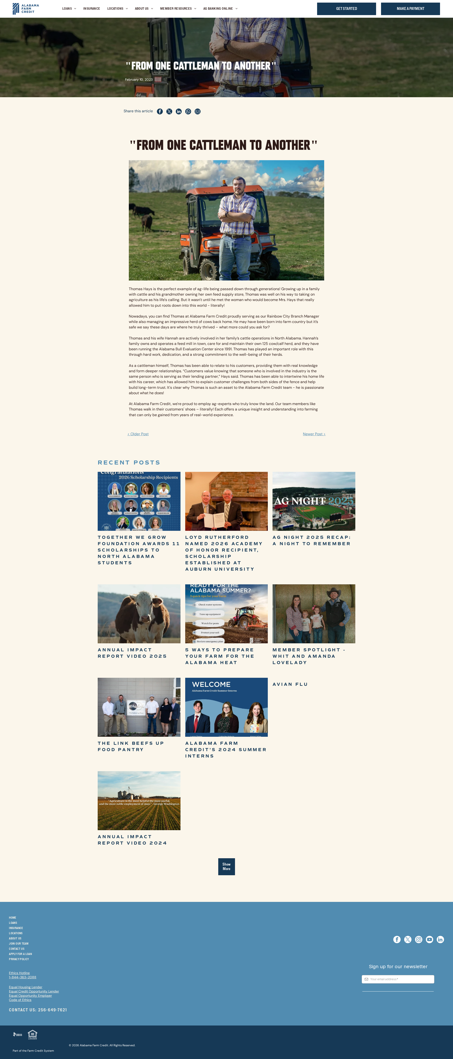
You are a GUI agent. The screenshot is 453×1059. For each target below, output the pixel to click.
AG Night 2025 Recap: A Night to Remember (312, 540)
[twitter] (407, 940)
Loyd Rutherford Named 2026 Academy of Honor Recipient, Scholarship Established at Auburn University (224, 553)
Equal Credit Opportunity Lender (34, 991)
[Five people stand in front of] (139, 707)
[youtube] (429, 940)
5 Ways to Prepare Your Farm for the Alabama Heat (220, 656)
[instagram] (418, 940)
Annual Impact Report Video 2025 (133, 653)
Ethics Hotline (19, 973)
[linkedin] (440, 940)
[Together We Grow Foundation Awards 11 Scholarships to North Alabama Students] (139, 501)
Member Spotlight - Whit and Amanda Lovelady (309, 656)
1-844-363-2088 (22, 977)
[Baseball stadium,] (314, 501)
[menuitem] (69, 9)
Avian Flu (290, 684)
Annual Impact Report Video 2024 (133, 840)
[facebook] (397, 940)
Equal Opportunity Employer (30, 995)
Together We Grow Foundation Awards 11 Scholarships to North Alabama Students (139, 550)
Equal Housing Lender (25, 987)
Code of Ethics (20, 1000)
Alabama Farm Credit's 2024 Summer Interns (226, 750)
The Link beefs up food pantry (131, 746)
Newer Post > (314, 433)
